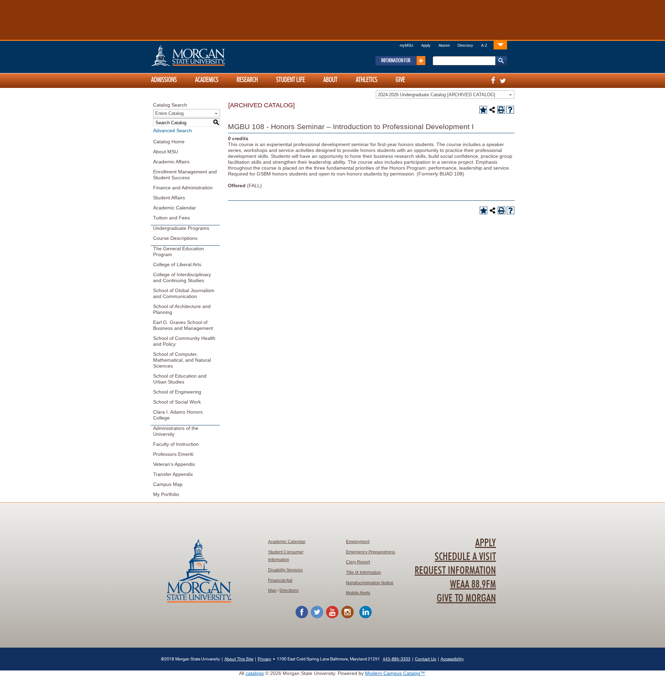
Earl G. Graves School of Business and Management (183, 325)
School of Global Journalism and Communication (183, 293)
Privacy (264, 658)
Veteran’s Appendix (174, 464)
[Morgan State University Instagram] (347, 617)
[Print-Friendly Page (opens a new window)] (501, 110)
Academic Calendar (174, 207)
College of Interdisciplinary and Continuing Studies (182, 277)
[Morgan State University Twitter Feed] (317, 617)
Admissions (164, 79)
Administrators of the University (175, 431)
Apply (426, 45)
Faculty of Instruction (176, 444)
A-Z (484, 45)
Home (203, 55)
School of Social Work (177, 402)
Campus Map (168, 484)
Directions (289, 590)
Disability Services (285, 570)
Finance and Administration (183, 187)
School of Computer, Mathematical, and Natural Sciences (182, 360)
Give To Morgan (466, 598)
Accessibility (452, 658)
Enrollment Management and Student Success (185, 174)
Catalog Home (169, 141)
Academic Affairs (171, 161)
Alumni (444, 45)
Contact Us (425, 658)
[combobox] (445, 94)
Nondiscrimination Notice (369, 582)
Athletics (366, 79)
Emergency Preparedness (370, 552)
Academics (206, 79)
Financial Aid (280, 580)
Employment (358, 541)
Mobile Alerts (358, 593)
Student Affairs (169, 197)
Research (247, 79)
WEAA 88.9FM (473, 584)
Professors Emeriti (173, 454)
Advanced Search (172, 130)
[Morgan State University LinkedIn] (365, 617)
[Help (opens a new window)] (510, 110)
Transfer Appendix (173, 474)
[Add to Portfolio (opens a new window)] (483, 110)
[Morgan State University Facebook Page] (302, 617)
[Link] (500, 44)
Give (400, 79)
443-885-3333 (396, 658)
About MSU (165, 151)
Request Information (455, 571)
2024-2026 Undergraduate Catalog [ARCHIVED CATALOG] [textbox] (436, 94)
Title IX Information (363, 572)
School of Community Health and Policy (184, 341)
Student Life (290, 79)
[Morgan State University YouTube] (332, 617)
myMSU (406, 45)
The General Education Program (178, 251)
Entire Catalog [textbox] (169, 113)
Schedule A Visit (465, 557)
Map (272, 590)
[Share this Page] (492, 110)
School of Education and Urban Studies (179, 379)
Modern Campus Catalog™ (395, 673)
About (330, 79)
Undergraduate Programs (181, 228)
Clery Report (358, 562)
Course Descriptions (175, 238)
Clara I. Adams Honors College (178, 415)
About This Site (238, 658)
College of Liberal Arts (177, 264)
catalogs (255, 673)
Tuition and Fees (171, 217)
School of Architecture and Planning (182, 309)
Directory (465, 45)
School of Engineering (177, 392)
